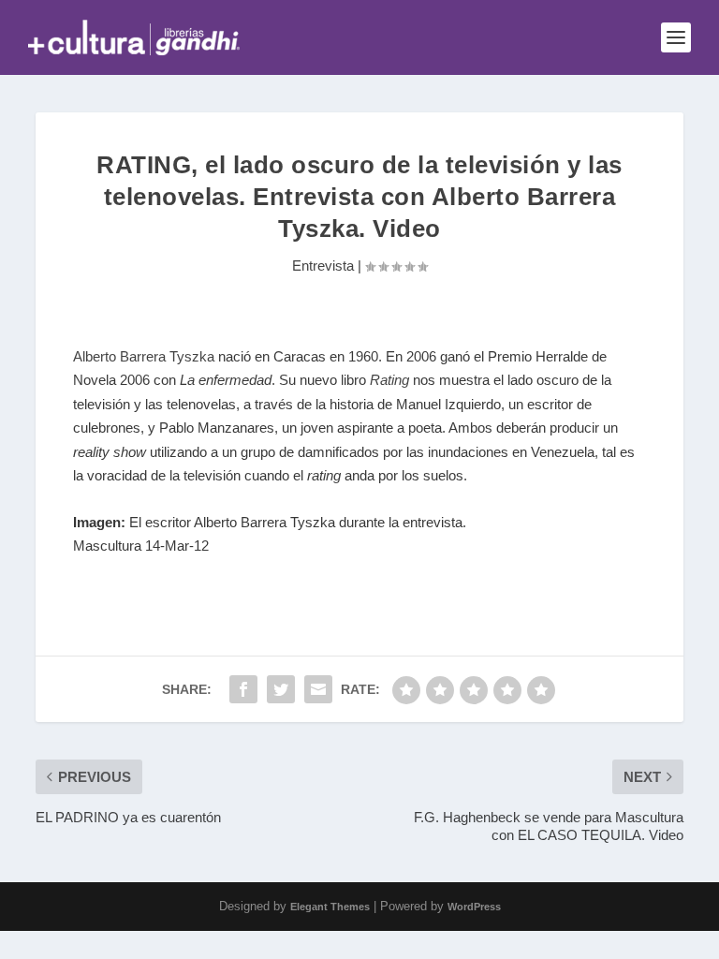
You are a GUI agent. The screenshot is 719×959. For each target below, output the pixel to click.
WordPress (474, 906)
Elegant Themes (330, 906)
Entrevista (323, 265)
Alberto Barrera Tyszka (143, 356)
